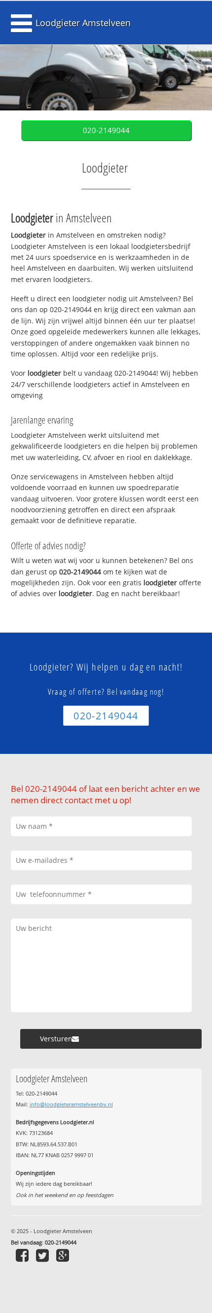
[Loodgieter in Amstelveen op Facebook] (23, 1255)
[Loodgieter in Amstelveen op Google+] (63, 1255)
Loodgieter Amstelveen (83, 23)
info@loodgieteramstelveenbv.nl (71, 1104)
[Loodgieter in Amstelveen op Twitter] (43, 1255)
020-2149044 (106, 130)
